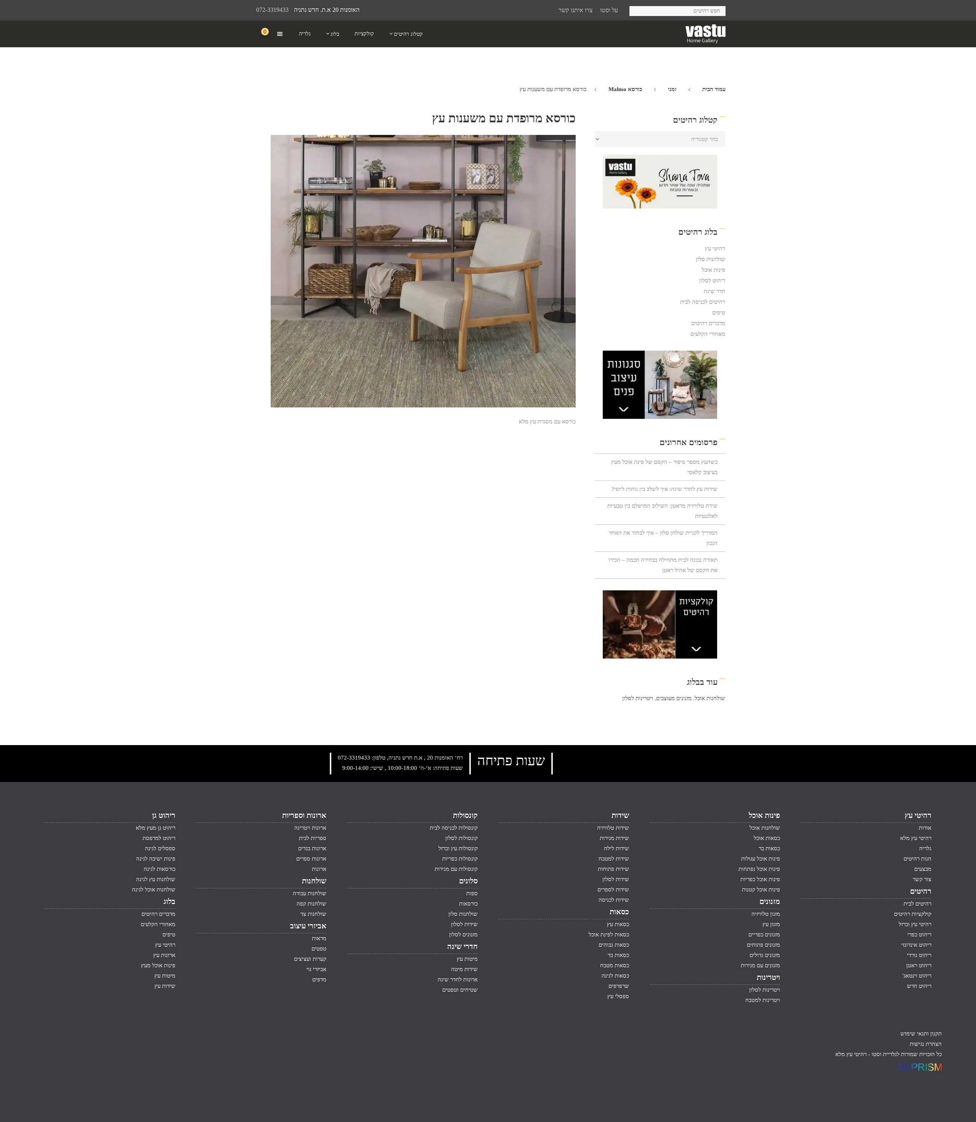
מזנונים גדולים (765, 955)
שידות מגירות (614, 838)
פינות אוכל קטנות (761, 889)
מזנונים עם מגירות (760, 965)
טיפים (718, 312)
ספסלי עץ (618, 996)
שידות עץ (164, 986)
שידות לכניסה (614, 900)
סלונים (468, 881)
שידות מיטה (464, 969)
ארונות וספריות (304, 815)
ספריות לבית (312, 838)
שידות (620, 815)
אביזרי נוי (316, 969)
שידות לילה (616, 848)
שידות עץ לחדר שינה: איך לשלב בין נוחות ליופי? (665, 489)
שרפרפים (618, 986)
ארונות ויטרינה (310, 828)
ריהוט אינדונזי (916, 945)
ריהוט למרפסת (159, 838)
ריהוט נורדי (919, 955)
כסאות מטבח (614, 965)
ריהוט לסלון (712, 280)
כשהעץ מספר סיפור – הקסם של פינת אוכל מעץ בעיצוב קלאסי (664, 467)
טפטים (318, 949)
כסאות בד (618, 955)
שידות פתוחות (613, 869)
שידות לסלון (615, 879)
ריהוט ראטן (918, 965)
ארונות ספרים (311, 859)
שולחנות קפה (311, 904)
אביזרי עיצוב (308, 926)
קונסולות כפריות (460, 859)
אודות (925, 828)
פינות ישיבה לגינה (155, 859)
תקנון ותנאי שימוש (921, 1034)
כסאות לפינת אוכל (609, 934)
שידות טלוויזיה (613, 828)
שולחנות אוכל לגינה (153, 889)
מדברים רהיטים (708, 323)
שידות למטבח (614, 859)
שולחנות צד (313, 914)
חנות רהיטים (917, 859)
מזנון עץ (771, 924)
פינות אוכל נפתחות (759, 869)
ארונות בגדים (312, 848)
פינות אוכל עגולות (760, 859)
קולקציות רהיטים (912, 914)
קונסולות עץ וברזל (458, 848)
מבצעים (922, 869)
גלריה (925, 848)
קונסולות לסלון (461, 838)
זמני (672, 89)
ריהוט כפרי (919, 934)
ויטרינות (768, 977)
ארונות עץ (164, 955)
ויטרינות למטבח (762, 1000)
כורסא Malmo (625, 89)
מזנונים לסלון (463, 934)
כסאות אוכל (767, 838)
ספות (472, 893)
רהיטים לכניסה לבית (702, 302)
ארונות (319, 869)
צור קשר (922, 879)
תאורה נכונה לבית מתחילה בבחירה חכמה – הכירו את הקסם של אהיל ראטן (663, 565)
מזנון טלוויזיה (765, 914)
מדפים (319, 979)
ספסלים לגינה (160, 848)
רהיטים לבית (917, 904)
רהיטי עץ (715, 248)
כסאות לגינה (615, 976)
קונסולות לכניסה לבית (454, 828)
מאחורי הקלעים (707, 334)
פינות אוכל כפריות (760, 879)
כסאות (619, 911)
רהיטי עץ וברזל (915, 924)
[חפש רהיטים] (638, 9)
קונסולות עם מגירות (456, 869)
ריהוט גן (163, 815)
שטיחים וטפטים (460, 990)
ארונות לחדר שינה (458, 979)
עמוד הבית (714, 89)
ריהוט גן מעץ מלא (155, 828)
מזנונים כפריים (764, 934)
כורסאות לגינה (159, 869)
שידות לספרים (613, 889)
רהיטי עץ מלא (915, 838)
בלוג (169, 901)
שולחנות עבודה (309, 893)
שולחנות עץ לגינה (155, 879)
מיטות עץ (467, 959)
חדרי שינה (462, 946)
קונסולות (465, 815)
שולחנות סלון (710, 259)
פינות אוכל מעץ (158, 965)
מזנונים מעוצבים (674, 698)
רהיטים (920, 891)
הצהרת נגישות (926, 1044)
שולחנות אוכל (710, 698)
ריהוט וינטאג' (916, 976)
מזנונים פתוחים (763, 945)
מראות (319, 938)
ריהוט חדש (919, 986)
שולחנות (314, 881)
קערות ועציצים (310, 959)
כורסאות (468, 904)
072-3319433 (272, 9)
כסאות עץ (618, 924)
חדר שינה (714, 291)
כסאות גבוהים (614, 945)
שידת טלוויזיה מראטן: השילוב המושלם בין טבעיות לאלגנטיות (662, 511)
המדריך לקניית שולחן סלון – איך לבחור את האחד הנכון (663, 538)
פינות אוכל (713, 270)
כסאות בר (769, 848)
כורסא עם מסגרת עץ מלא (547, 421)
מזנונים (769, 901)
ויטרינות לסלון (637, 698)
